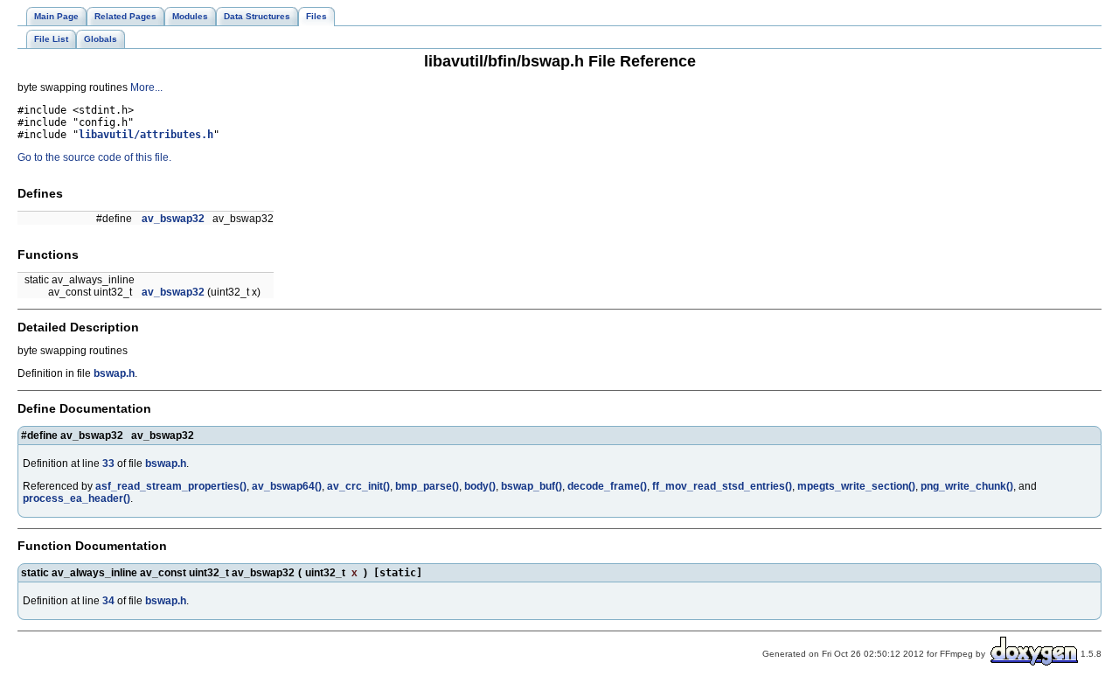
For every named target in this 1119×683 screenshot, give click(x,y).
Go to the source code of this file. (94, 157)
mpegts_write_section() (856, 486)
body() (480, 486)
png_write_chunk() (967, 486)
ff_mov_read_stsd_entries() (722, 486)
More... (146, 87)
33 (108, 463)
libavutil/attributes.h (146, 135)
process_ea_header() (76, 498)
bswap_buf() (531, 486)
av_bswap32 (173, 219)
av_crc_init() (358, 486)
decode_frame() (607, 486)
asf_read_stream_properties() (171, 486)
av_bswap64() (287, 486)
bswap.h (114, 373)
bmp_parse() (427, 486)
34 (108, 601)
